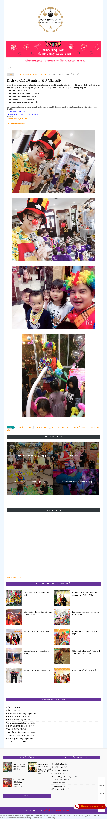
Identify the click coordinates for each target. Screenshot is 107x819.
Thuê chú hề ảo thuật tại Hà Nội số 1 (37, 631)
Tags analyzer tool (13, 577)
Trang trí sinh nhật (58, 783)
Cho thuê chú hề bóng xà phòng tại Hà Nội (22, 714)
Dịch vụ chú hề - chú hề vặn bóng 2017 (84, 633)
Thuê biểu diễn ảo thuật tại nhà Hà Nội (20, 732)
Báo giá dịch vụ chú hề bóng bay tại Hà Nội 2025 (85, 613)
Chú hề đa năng (41, 427)
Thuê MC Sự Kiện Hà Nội (16, 729)
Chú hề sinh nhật (57, 770)
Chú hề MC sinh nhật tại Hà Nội (18, 717)
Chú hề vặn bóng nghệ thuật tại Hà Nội (20, 723)
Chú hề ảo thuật (79, 427)
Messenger (101, 802)
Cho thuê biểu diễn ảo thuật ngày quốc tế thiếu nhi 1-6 (38, 613)
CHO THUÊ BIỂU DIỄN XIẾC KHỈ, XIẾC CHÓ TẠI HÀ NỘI (86, 652)
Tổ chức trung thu (58, 786)
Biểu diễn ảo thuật (13, 710)
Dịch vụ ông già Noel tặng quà (62, 777)
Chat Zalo (101, 793)
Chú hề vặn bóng (24, 427)
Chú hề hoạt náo (57, 767)
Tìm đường (101, 785)
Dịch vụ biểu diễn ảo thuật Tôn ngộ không (37, 652)
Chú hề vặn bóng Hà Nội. (57, 811)
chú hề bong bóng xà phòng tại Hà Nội (20, 739)
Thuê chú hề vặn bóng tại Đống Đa (37, 670)
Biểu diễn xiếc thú (13, 707)
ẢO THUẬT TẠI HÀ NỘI (16, 742)
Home (10, 74)
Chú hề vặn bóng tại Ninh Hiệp (33, 74)
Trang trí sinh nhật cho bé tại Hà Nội (20, 735)
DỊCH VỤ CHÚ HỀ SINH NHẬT (84, 670)
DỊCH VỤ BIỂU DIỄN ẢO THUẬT (20, 726)
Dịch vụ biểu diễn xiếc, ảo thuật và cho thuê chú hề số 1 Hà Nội (85, 594)
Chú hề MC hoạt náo (60, 427)
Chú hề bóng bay (57, 764)
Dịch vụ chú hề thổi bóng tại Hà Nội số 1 (37, 594)
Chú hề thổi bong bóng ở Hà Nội (18, 720)
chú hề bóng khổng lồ (59, 789)
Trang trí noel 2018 (58, 780)
